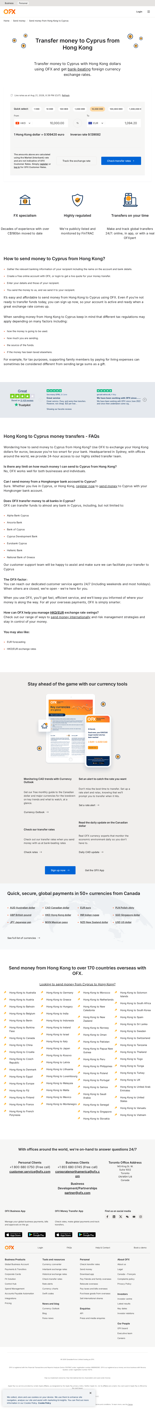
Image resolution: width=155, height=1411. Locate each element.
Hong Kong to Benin (20, 1020)
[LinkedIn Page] (114, 1216)
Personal (23, 3)
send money (108, 486)
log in (17, 167)
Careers (121, 1338)
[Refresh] (11, 95)
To (88, 115)
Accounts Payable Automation (19, 1293)
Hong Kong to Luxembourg (61, 1076)
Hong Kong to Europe (21, 1083)
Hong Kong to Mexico (58, 1097)
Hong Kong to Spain (131, 1017)
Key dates (122, 1308)
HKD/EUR (57, 612)
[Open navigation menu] (148, 11)
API (81, 1313)
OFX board (122, 1328)
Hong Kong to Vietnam (133, 1114)
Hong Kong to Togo (131, 1058)
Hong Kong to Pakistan (96, 1041)
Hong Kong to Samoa (95, 1087)
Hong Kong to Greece (58, 999)
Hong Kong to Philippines (97, 1066)
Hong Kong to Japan (58, 1048)
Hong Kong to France (21, 1104)
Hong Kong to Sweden (133, 1031)
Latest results (123, 1303)
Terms (130, 1404)
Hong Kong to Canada (22, 1038)
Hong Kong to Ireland (58, 1027)
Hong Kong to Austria (21, 999)
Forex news (47, 1318)
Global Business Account (17, 1264)
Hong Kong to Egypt (21, 1076)
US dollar (123, 922)
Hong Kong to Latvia (58, 1062)
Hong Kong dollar (58, 914)
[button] (36, 109)
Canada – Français (126, 1274)
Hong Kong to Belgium (22, 1013)
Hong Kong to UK (130, 1079)
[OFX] (9, 11)
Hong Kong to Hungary (59, 1006)
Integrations (10, 1298)
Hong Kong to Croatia (21, 1051)
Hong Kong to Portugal (96, 1080)
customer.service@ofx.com (29, 1171)
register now (85, 486)
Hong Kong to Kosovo (59, 1055)
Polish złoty (124, 907)
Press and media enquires (92, 1318)
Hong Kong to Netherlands (98, 999)
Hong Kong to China (21, 1045)
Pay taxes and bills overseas (93, 1288)
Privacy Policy (124, 1284)
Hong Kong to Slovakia (96, 1118)
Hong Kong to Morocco (96, 992)
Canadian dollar (57, 907)
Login (139, 11)
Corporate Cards (13, 1274)
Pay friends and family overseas (95, 1279)
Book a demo (140, 1247)
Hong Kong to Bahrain (22, 1006)
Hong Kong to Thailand (133, 1051)
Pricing (8, 1303)
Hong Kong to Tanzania (133, 1045)
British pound (20, 914)
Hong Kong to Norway (96, 1027)
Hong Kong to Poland (95, 1073)
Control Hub (10, 1284)
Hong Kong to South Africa (135, 1003)
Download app (87, 1274)
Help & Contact (103, 1247)
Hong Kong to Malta (57, 1090)
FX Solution (10, 1279)
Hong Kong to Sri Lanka (133, 1024)
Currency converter (51, 1264)
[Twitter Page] (120, 1216)
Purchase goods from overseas (95, 1293)
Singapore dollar (127, 914)
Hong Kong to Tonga (132, 1065)
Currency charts (50, 1288)
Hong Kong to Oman (95, 1034)
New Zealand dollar (96, 922)
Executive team (124, 1333)
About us (121, 1264)
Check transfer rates (52, 1279)
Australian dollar (22, 907)
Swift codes (48, 1293)
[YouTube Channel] (134, 1216)
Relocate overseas (89, 1284)
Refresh (65, 95)
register (44, 164)
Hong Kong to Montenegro (61, 1104)
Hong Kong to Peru (94, 1059)
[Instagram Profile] (140, 1216)
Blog (44, 1313)
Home (6, 20)
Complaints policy (126, 1279)
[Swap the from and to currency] (77, 123)
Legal (120, 1269)
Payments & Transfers (15, 1269)
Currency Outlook (50, 1308)
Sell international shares (91, 1298)
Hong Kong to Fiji (19, 1090)
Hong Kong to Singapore (97, 1111)
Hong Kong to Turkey (132, 1072)
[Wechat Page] (127, 1216)
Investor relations (125, 1313)
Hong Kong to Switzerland (135, 1038)
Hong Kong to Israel (57, 1034)
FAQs (69, 1247)
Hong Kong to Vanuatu (133, 1108)
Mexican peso (59, 922)
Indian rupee (89, 914)
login (58, 276)
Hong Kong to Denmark (22, 1069)
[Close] (90, 1393)
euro (88, 907)
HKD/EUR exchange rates (21, 648)
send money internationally (70, 617)
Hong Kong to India (57, 1013)
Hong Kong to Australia (22, 992)
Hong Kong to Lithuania (59, 1069)
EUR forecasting (16, 641)
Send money (19, 20)
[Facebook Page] (107, 1216)
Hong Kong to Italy (57, 1041)
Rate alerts (47, 1284)
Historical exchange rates (54, 1274)
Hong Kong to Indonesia (60, 1020)
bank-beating (79, 69)
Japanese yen (20, 922)
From (16, 115)
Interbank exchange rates (54, 1269)
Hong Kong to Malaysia (59, 1083)
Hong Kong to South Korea (135, 1010)
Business (9, 3)
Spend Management (14, 1288)
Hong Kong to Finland (21, 1097)
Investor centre (124, 1299)
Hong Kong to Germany (59, 992)
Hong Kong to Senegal (96, 1104)
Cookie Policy (44, 1403)
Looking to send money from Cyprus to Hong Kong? (77, 984)
